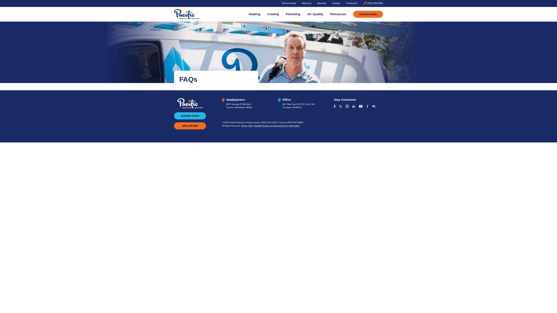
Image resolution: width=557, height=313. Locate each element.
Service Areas (289, 3)
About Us (306, 3)
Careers (336, 3)
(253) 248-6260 (375, 3)
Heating (254, 14)
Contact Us (351, 3)
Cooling (273, 14)
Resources (338, 14)
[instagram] (347, 106)
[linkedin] (353, 106)
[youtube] (360, 106)
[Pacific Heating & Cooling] (186, 14)
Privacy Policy (247, 126)
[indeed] (367, 106)
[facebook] (335, 106)
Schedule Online (368, 14)
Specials (321, 3)
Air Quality (315, 14)
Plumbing (293, 14)
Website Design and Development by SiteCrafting (277, 126)
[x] (340, 106)
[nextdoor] (373, 106)
